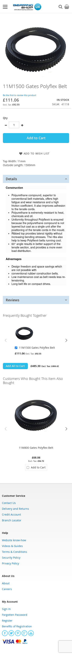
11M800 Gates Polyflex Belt (36, 447)
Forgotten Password (14, 615)
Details (11, 179)
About (6, 583)
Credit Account (11, 514)
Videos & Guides (12, 546)
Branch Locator (11, 520)
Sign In (6, 609)
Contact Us (9, 503)
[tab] (36, 179)
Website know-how (14, 540)
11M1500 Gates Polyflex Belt (37, 347)
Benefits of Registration (17, 626)
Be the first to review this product (19, 95)
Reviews (12, 300)
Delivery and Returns (15, 509)
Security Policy (11, 557)
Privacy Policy (10, 563)
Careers (7, 589)
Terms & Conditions (14, 552)
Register (7, 620)
